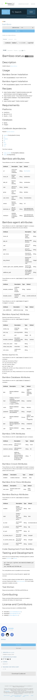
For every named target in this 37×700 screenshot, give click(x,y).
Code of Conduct (7, 695)
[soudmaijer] (3, 635)
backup (5, 154)
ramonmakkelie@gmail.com (15, 611)
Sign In (33, 4)
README (4, 50)
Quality (22, 50)
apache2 (5, 135)
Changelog (16, 50)
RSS (4, 21)
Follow (19, 30)
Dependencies (10, 50)
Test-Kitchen (8, 558)
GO (31, 12)
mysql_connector (7, 153)
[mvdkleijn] (8, 635)
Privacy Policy (26, 695)
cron (5, 146)
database (6, 138)
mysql (5, 144)
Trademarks (7, 691)
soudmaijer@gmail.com (15, 613)
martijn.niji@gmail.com (14, 615)
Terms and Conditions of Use (17, 695)
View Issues (18, 648)
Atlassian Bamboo (13, 66)
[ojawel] (12, 635)
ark (4, 137)
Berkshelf (11, 39)
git (4, 140)
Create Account (23, 4)
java (4, 142)
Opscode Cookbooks (10, 131)
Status (24, 696)
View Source (18, 644)
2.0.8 (17, 27)
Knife (15, 39)
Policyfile (5, 39)
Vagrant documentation (21, 581)
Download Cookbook (18, 673)
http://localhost (27, 171)
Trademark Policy (17, 696)
